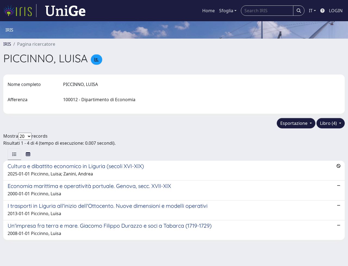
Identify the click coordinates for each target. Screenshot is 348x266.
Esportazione (294, 123)
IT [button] (311, 11)
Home (208, 11)
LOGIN (336, 11)
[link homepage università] (65, 10)
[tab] (14, 154)
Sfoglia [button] (226, 11)
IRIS (7, 44)
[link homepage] (19, 10)
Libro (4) (329, 123)
